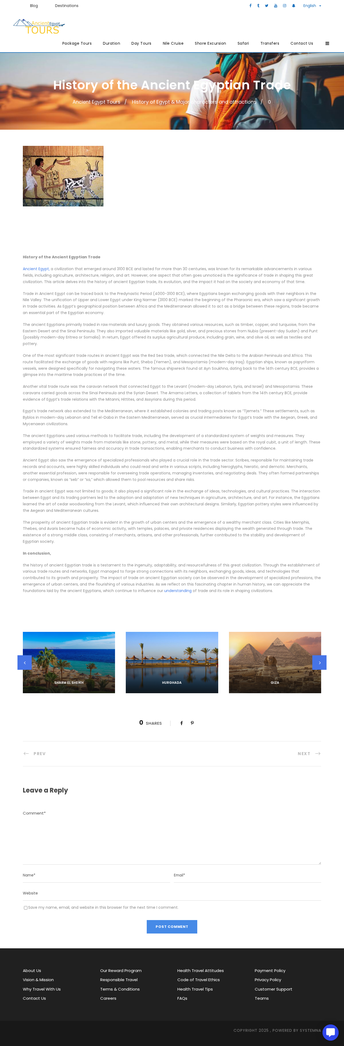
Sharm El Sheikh (69, 682)
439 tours (275, 690)
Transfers (270, 43)
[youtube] (275, 5)
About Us (32, 970)
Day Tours (141, 43)
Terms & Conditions (120, 989)
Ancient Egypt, (36, 269)
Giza (275, 682)
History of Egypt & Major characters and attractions (194, 101)
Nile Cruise (173, 43)
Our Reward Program (121, 970)
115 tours (172, 690)
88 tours (69, 690)
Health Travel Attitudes (200, 970)
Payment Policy (270, 970)
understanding (178, 590)
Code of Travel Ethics (198, 979)
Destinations (66, 5)
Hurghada (172, 682)
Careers (108, 998)
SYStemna (310, 1030)
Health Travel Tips (195, 989)
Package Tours (77, 43)
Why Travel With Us (42, 989)
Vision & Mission (38, 979)
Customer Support (273, 989)
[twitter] (266, 5)
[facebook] (250, 5)
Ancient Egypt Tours (96, 101)
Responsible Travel (119, 979)
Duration (111, 43)
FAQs (182, 998)
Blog (34, 5)
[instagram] (284, 5)
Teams (262, 998)
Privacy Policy (268, 979)
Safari (243, 43)
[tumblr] (258, 5)
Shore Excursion (210, 43)
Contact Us (302, 43)
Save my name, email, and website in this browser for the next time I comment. (103, 907)
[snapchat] (293, 5)
